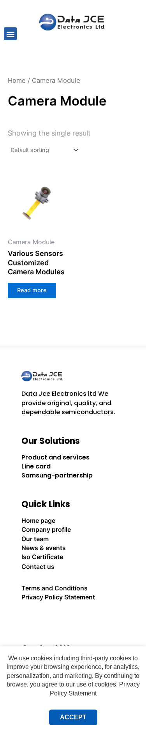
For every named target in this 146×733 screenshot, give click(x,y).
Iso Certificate (42, 557)
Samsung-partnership (57, 475)
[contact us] (73, 618)
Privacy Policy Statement (58, 597)
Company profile (46, 529)
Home (17, 80)
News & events (43, 548)
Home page (38, 520)
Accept (73, 717)
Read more (32, 290)
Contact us (38, 566)
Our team (35, 539)
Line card (36, 466)
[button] (10, 33)
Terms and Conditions (54, 588)
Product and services (55, 457)
